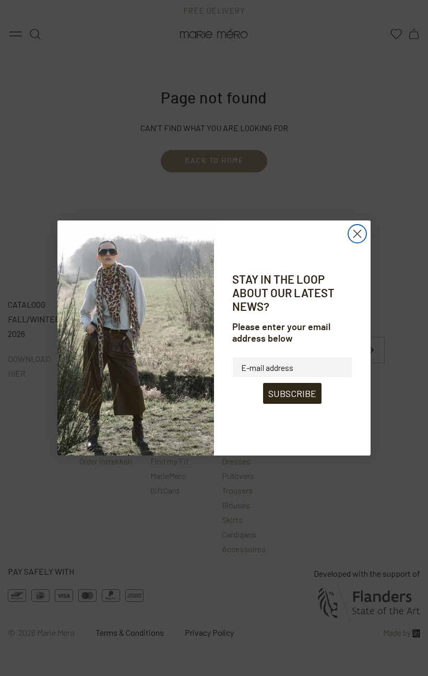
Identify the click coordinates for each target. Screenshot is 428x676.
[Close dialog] (357, 234)
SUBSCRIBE (292, 393)
